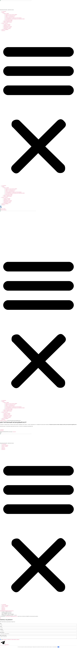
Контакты (3, 30)
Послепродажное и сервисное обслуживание (13, 17)
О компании (4, 11)
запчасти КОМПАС (5, 445)
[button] (38, 108)
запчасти (5, 420)
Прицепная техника (7, 28)
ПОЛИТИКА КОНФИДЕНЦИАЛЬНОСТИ (6, 610)
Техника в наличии (7, 24)
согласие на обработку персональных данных (11, 639)
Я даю (10, 639)
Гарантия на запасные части (10, 15)
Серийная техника (7, 25)
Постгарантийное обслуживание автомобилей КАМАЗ (15, 18)
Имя (0, 623)
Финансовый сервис (9, 194)
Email (1, 626)
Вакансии (3, 448)
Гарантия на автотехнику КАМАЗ (11, 14)
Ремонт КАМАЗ (6, 13)
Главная (1, 420)
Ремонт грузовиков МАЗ (8, 195)
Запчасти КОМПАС (5, 29)
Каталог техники (5, 23)
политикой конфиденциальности (11, 616)
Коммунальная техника (8, 26)
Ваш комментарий (3, 635)
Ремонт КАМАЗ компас (8, 22)
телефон (1, 629)
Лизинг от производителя (9, 16)
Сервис (3, 12)
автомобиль (2, 632)
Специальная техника (7, 27)
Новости (3, 447)
